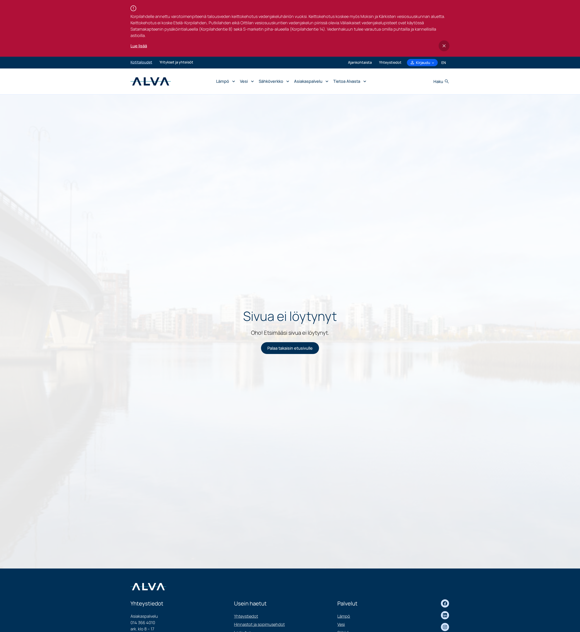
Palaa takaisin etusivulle (290, 348)
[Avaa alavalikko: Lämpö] (224, 81)
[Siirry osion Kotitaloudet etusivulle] (150, 81)
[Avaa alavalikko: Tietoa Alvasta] (348, 81)
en (443, 62)
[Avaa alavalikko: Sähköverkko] (273, 81)
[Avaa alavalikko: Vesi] (245, 81)
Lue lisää (138, 46)
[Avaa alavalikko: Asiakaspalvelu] (310, 81)
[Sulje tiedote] (444, 45)
